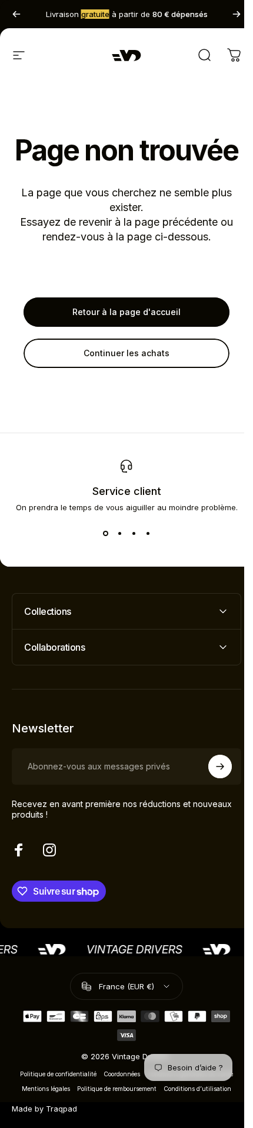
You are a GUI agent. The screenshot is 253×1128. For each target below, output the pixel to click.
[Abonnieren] (211, 797)
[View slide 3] (133, 533)
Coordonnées (117, 1105)
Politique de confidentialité (54, 1105)
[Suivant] (236, 14)
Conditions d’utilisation (193, 1120)
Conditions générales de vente (186, 1105)
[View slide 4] (148, 533)
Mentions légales (42, 1120)
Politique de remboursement (112, 1120)
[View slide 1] (105, 533)
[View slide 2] (119, 533)
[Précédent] (16, 14)
